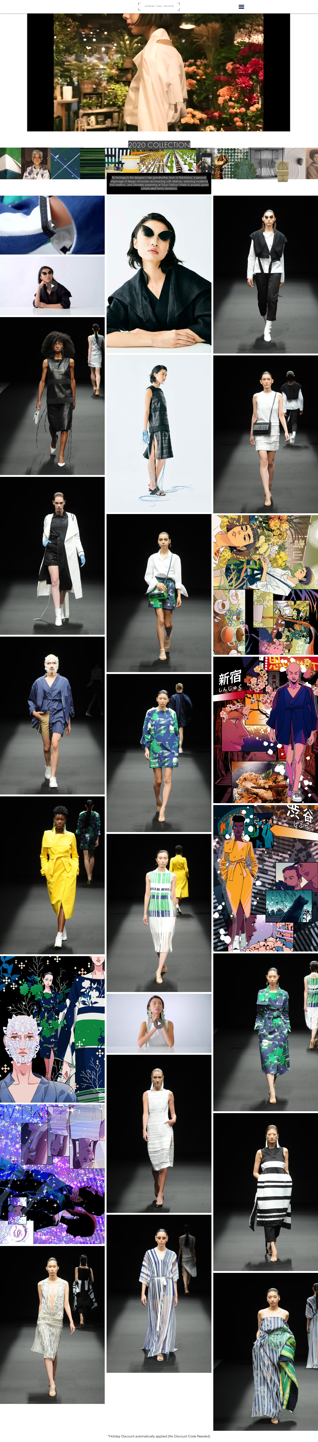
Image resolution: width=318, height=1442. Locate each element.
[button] (241, 7)
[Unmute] (38, 126)
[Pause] (32, 126)
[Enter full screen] (285, 126)
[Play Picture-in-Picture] (278, 126)
